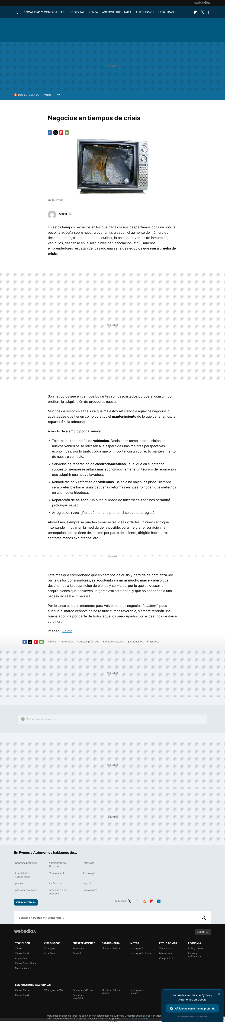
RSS (144, 900)
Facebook (209, 12)
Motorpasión (137, 948)
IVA (58, 94)
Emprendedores (114, 641)
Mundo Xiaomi (23, 968)
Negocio (87, 883)
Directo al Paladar (111, 948)
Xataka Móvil (22, 953)
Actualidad (67, 641)
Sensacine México (83, 990)
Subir (200, 932)
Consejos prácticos (88, 641)
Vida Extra (49, 953)
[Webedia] (202, 3)
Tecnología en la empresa (58, 891)
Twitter (202, 12)
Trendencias (166, 948)
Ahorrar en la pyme (26, 889)
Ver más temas (26, 902)
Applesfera (21, 958)
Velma (67, 631)
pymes (19, 883)
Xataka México (23, 990)
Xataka (18, 948)
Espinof (77, 953)
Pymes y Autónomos (194, 955)
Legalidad (166, 12)
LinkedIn (159, 900)
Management (56, 873)
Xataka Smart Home (26, 963)
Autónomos (145, 12)
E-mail (67, 132)
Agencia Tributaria (116, 12)
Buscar (204, 918)
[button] (65, 213)
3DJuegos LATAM (53, 990)
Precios (47, 94)
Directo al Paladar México (111, 991)
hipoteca (154, 641)
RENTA (93, 12)
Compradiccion (167, 958)
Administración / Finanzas (58, 864)
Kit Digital (77, 12)
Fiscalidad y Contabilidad (44, 12)
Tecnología (89, 873)
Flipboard (196, 12)
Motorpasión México (137, 991)
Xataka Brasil (22, 995)
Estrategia (88, 862)
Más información (139, 1018)
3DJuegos (49, 948)
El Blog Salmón (196, 948)
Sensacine (78, 948)
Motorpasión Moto (140, 953)
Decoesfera (165, 953)
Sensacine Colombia (78, 996)
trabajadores (90, 889)
